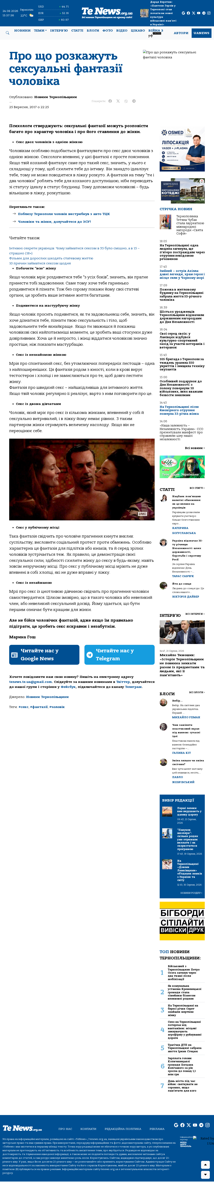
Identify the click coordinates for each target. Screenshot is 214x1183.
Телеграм (133, 687)
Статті (77, 30)
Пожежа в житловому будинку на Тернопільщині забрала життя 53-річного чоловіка (182, 295)
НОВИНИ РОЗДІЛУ (191, 893)
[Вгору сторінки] (205, 1165)
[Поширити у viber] (126, 101)
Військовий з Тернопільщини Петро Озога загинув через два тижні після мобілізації (184, 973)
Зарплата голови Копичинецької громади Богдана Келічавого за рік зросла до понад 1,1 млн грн (182, 1066)
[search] (7, 33)
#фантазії (39, 707)
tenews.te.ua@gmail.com (30, 682)
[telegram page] (203, 13)
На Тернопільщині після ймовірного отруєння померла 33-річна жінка (179, 410)
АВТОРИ (181, 33)
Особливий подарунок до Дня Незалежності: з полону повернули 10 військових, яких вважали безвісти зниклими (181, 388)
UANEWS (201, 33)
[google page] (183, 13)
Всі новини (195, 448)
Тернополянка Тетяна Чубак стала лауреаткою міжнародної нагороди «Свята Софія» (190, 225)
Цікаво (138, 30)
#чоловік (57, 707)
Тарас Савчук (183, 576)
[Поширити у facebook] (110, 101)
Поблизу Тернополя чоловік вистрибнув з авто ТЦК (64, 214)
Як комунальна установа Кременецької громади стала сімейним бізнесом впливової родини (184, 992)
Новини (22, 30)
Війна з (155, 33)
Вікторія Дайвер (185, 596)
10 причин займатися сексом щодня (40, 263)
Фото (107, 30)
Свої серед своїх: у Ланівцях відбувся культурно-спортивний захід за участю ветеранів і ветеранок (182, 340)
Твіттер (123, 682)
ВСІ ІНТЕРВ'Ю (195, 614)
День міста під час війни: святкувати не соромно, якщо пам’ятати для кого (182, 1085)
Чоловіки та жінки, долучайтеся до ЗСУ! (54, 222)
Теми (39, 30)
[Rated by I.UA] (203, 1141)
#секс (23, 707)
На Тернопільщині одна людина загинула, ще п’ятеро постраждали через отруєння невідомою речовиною (182, 252)
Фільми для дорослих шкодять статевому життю (51, 258)
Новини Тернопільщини (55, 97)
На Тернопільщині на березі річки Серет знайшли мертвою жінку (183, 1010)
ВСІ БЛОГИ (197, 692)
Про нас (65, 1129)
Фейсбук (68, 687)
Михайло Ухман (186, 717)
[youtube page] (198, 13)
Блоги (93, 30)
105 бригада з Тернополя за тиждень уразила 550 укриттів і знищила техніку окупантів (182, 364)
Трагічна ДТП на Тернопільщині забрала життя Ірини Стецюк (184, 1048)
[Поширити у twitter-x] (118, 101)
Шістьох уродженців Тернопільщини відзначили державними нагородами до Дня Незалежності (182, 317)
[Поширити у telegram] (134, 101)
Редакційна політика (123, 1129)
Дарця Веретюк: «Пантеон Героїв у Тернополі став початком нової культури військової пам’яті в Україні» (163, 13)
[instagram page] (208, 13)
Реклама (157, 1129)
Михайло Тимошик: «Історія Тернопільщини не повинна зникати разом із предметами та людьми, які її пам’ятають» (182, 665)
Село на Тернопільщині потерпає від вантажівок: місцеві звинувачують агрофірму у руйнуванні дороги (184, 1030)
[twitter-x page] (193, 13)
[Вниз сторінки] (205, 1175)
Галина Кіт (181, 752)
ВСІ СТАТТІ (197, 488)
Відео (121, 30)
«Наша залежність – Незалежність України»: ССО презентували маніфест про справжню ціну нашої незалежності (181, 432)
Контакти (88, 1129)
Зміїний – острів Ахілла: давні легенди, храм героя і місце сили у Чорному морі (182, 274)
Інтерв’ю (59, 30)
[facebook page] (188, 13)
